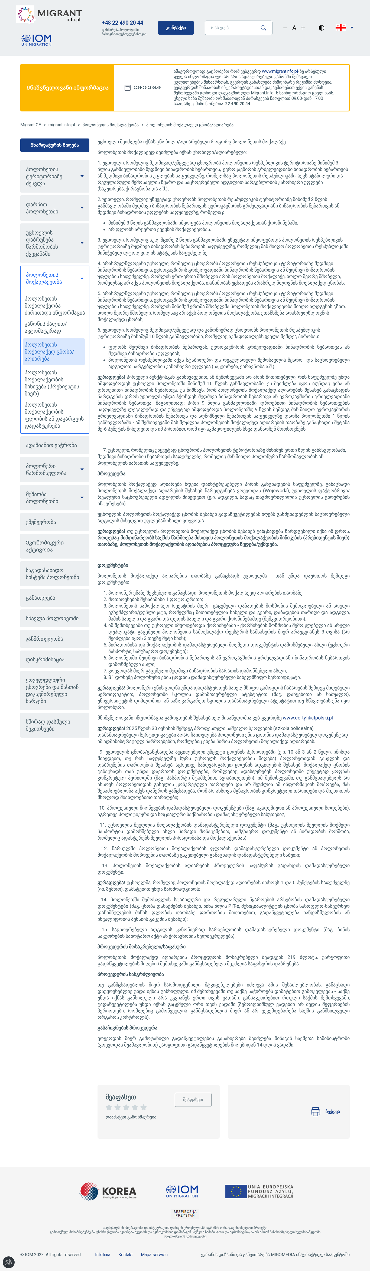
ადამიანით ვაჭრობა (51, 445)
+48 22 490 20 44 (122, 22)
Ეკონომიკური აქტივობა (45, 546)
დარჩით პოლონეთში (42, 208)
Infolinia (102, 1254)
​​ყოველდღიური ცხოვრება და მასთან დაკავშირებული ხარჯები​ (52, 690)
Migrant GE (30, 124)
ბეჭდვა (333, 1111)
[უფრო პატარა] (285, 28)
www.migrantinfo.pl (280, 71)
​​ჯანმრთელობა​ (44, 639)
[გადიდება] (303, 28)
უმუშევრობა (41, 522)
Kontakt (125, 1254)
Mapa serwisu (154, 1254)
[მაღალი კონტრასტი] (321, 28)
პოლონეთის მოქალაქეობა (111, 124)
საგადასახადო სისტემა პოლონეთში (52, 573)
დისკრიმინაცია (45, 659)
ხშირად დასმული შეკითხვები (48, 725)
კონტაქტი (176, 27)
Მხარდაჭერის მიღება (55, 145)
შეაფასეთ (193, 1097)
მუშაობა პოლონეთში (42, 497)
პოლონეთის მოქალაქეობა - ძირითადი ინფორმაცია (55, 305)
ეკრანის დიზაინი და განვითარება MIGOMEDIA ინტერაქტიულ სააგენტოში (275, 1254)
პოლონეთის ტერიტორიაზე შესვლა (44, 176)
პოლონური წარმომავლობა (46, 469)
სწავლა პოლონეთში (52, 618)
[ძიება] (265, 28)
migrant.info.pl (61, 124)
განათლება (40, 598)
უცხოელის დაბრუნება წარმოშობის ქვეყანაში (42, 243)
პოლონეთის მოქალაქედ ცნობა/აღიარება (189, 124)
